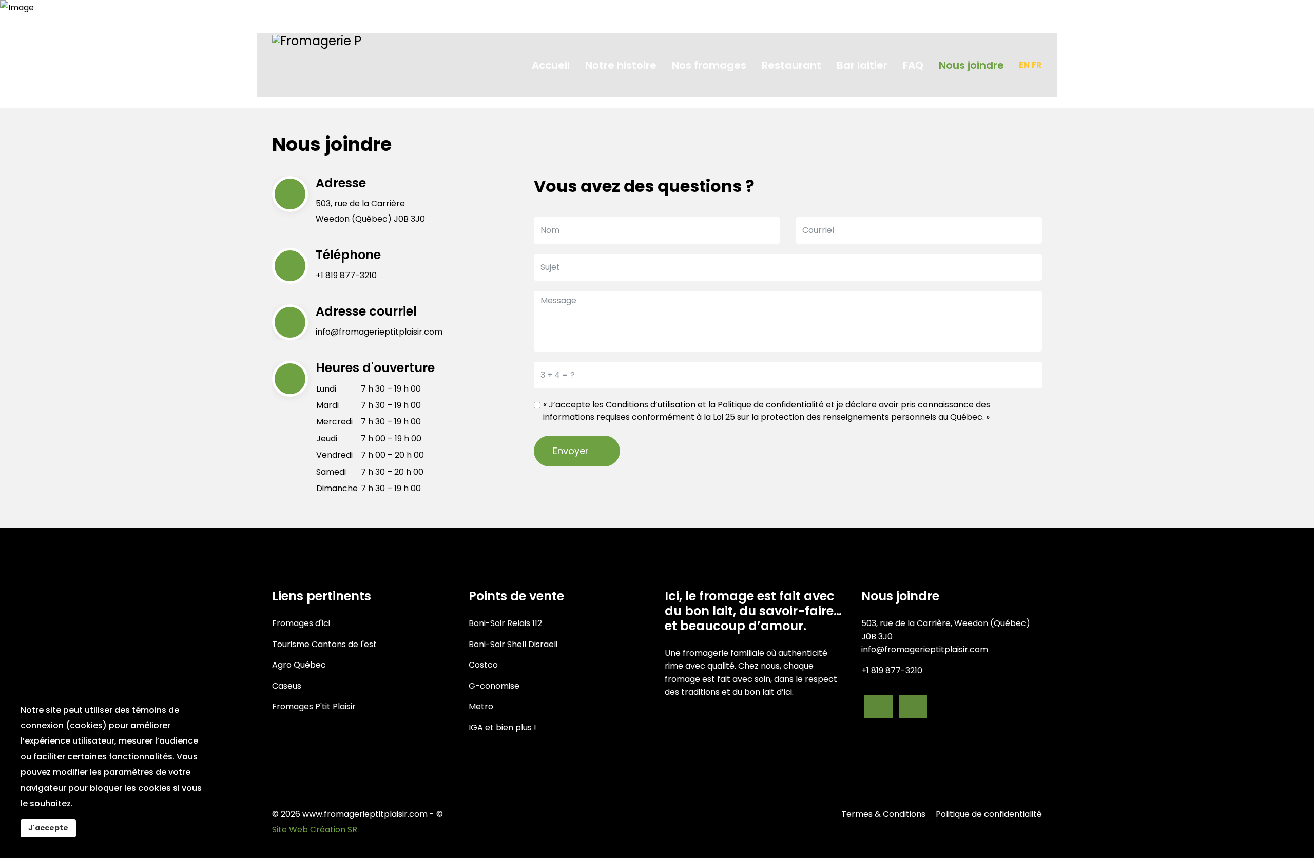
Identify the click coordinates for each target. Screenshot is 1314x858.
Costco (483, 665)
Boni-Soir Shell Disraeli (513, 644)
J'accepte (48, 828)
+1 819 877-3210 (346, 275)
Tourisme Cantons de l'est (324, 644)
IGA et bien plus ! (502, 727)
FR (1037, 65)
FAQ (913, 65)
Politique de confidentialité (771, 405)
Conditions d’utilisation (650, 405)
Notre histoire (620, 65)
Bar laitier (862, 65)
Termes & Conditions (883, 814)
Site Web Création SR (314, 829)
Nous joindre (971, 65)
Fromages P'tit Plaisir (314, 706)
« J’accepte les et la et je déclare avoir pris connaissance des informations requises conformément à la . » (766, 411)
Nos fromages (709, 65)
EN (1024, 65)
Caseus (286, 686)
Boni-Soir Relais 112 (505, 623)
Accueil (551, 65)
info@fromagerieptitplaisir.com (379, 332)
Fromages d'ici (301, 623)
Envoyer (572, 450)
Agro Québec (299, 665)
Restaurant (791, 65)
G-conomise (494, 686)
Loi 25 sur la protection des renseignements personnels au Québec (847, 417)
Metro (481, 706)
